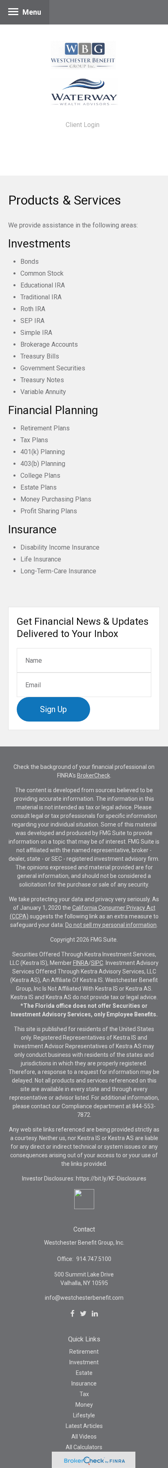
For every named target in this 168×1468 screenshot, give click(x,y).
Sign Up (53, 709)
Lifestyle (84, 1415)
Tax (84, 1394)
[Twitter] (83, 1313)
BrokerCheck (93, 775)
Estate (84, 1373)
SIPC (97, 963)
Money (84, 1404)
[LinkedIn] (95, 1313)
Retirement (84, 1351)
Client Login (82, 125)
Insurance (84, 1383)
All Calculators (84, 1447)
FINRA (80, 963)
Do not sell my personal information (111, 925)
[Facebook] (73, 1313)
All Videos (84, 1436)
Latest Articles (84, 1426)
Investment (84, 1362)
